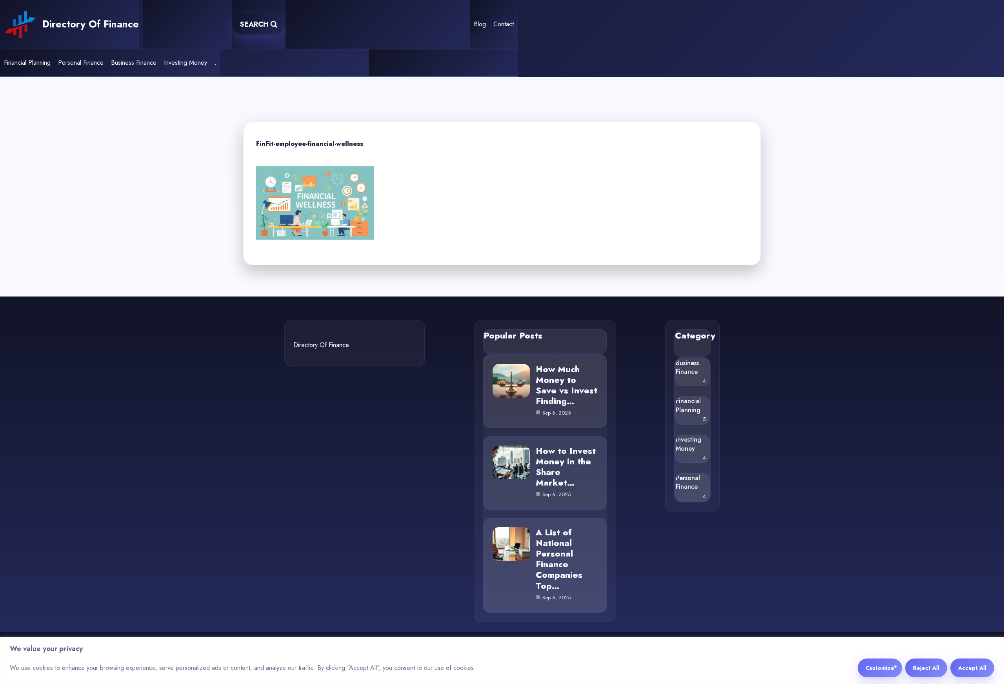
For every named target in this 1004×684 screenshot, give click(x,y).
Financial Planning (27, 62)
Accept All (972, 668)
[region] (502, 660)
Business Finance (133, 62)
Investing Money (185, 62)
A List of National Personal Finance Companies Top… (559, 559)
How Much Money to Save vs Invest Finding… (566, 385)
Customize (880, 668)
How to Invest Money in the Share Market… (566, 466)
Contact (503, 24)
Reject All (926, 668)
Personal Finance (81, 62)
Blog (480, 24)
